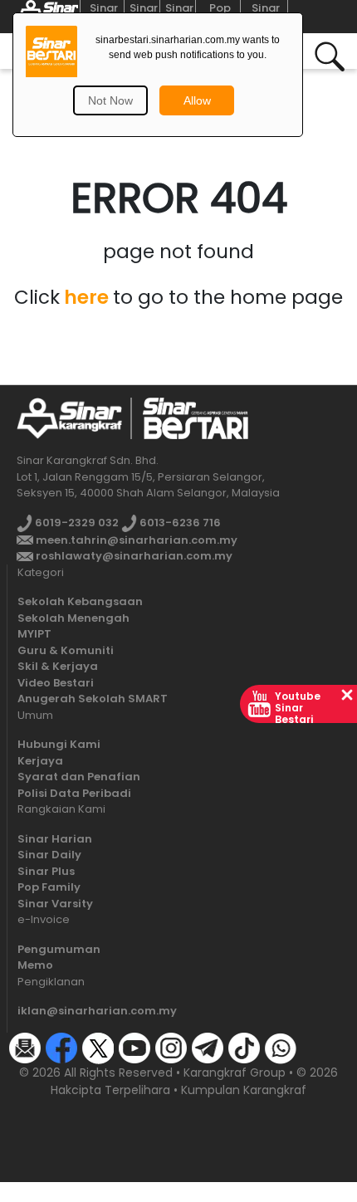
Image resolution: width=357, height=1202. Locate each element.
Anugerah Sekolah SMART (92, 698)
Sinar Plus (46, 871)
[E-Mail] (25, 1047)
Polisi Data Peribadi (74, 793)
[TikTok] (244, 1047)
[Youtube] (134, 1047)
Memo (35, 965)
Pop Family (49, 887)
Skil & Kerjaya (57, 666)
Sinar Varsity (55, 903)
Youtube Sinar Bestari (297, 707)
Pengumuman (58, 949)
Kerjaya (40, 761)
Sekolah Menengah (73, 618)
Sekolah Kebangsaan (80, 601)
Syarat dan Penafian (78, 776)
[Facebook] (61, 1047)
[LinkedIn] (317, 1047)
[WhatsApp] (280, 1047)
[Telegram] (207, 1047)
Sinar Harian (54, 839)
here (86, 297)
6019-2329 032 (75, 522)
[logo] (69, 418)
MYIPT (34, 634)
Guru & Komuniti (65, 650)
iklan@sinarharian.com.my (97, 1011)
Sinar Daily (49, 854)
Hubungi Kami (58, 744)
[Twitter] (98, 1047)
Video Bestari (55, 683)
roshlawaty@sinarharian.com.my (132, 556)
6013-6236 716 (179, 522)
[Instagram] (171, 1047)
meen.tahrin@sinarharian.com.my (135, 540)
